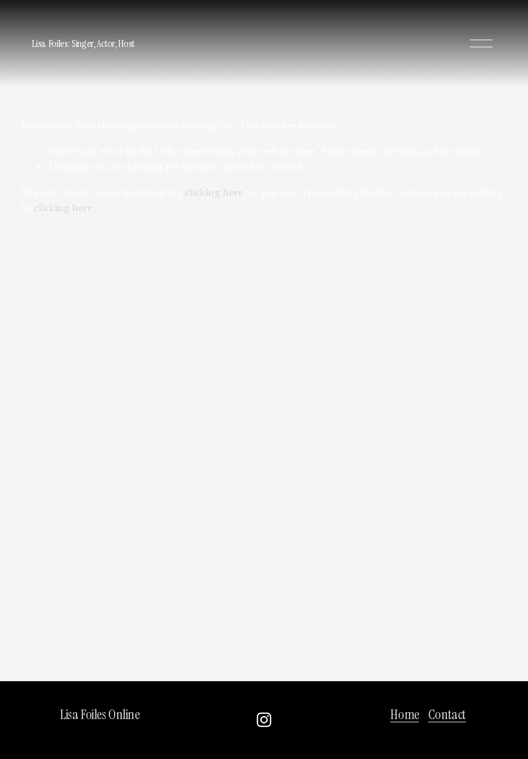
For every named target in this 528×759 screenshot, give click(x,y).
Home (404, 714)
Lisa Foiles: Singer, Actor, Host (83, 43)
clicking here (214, 193)
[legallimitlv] (264, 719)
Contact (447, 714)
